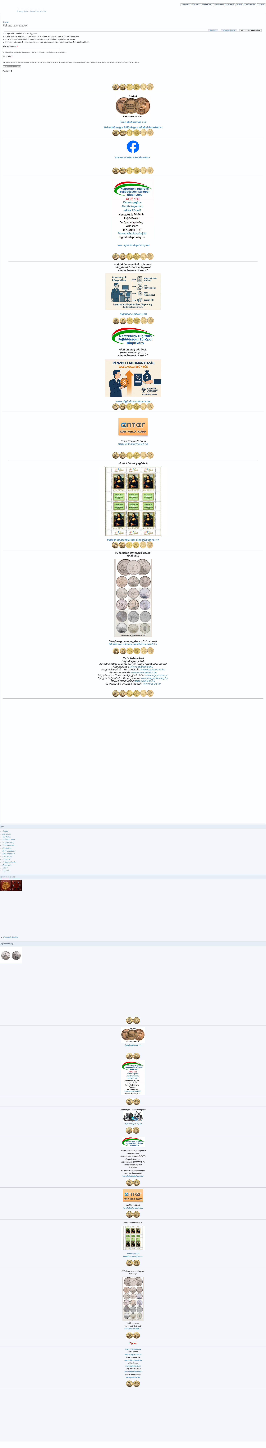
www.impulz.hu (152, 683)
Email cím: (7, 57)
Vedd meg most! (133, 1254)
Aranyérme (185, 4)
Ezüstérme (6, 837)
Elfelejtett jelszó (229, 30)
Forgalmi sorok (219, 4)
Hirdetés (239, 4)
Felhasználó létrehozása (250, 30)
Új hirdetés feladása (10, 937)
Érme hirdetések (8, 851)
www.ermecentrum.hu (144, 672)
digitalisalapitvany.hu (133, 313)
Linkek (4, 868)
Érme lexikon (7, 857)
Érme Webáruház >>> (133, 122)
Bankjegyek (230, 4)
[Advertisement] (133, 16)
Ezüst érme (195, 4)
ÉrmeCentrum (30, 8)
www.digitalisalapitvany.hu (132, 1176)
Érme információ (250, 4)
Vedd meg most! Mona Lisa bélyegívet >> (133, 539)
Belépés (213, 30)
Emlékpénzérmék (9, 862)
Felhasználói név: (10, 47)
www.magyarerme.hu (152, 669)
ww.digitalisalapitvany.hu (134, 245)
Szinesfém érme (206, 4)
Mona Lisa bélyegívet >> (132, 1256)
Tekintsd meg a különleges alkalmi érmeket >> (133, 127)
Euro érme (6, 859)
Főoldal (5, 831)
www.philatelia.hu (144, 680)
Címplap (5, 22)
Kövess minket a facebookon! (132, 157)
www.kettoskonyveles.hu (133, 443)
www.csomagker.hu (141, 666)
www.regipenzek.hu (156, 675)
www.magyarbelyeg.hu (154, 678)
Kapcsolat (261, 4)
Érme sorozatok (8, 845)
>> (133, 644)
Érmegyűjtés (7, 865)
